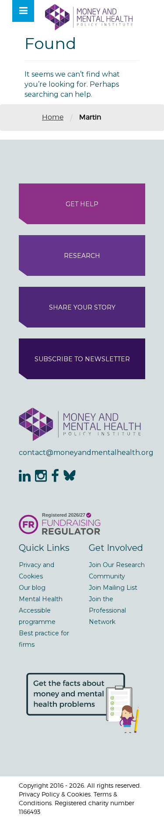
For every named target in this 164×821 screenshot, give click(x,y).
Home (52, 117)
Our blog (32, 588)
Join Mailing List (113, 588)
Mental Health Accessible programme (41, 610)
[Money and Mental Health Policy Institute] (89, 17)
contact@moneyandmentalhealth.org (82, 452)
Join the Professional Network (107, 610)
